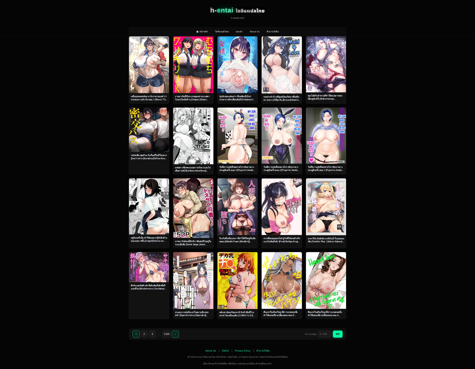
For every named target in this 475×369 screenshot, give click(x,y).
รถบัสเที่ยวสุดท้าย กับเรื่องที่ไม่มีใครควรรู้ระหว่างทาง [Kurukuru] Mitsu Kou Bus (149, 158)
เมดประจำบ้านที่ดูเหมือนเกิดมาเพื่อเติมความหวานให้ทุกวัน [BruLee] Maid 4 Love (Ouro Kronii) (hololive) (281, 100)
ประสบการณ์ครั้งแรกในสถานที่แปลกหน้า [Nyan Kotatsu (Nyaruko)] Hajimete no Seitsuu (191, 315)
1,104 (166, 334)
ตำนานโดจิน (273, 31)
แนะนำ (239, 31)
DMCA (225, 350)
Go (338, 334)
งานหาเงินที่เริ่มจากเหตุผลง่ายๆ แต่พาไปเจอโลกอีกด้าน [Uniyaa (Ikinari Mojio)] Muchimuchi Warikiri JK (192, 99)
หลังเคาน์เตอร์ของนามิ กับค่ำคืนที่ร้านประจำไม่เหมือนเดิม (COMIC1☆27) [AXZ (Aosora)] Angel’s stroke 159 (236, 315)
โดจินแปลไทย (222, 31)
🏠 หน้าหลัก (202, 31)
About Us (255, 31)
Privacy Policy (242, 350)
